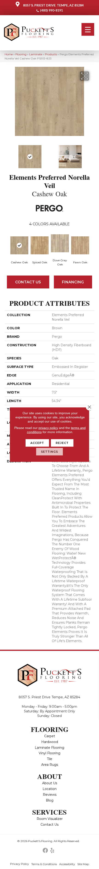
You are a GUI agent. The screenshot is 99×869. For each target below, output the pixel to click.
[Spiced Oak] (39, 245)
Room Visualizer (50, 819)
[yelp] (52, 851)
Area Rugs (49, 765)
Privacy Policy (19, 864)
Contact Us (28, 282)
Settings (49, 451)
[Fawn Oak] (80, 245)
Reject (62, 443)
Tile (49, 759)
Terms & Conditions (44, 864)
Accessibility (67, 864)
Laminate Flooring (49, 748)
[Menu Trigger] (88, 29)
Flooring (20, 54)
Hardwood (49, 742)
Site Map (83, 864)
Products (51, 54)
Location (50, 789)
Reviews (49, 795)
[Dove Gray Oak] (60, 243)
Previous (7, 154)
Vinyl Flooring (49, 753)
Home (9, 54)
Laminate (35, 54)
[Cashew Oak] (19, 245)
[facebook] (45, 851)
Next (92, 154)
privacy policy (48, 428)
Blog (49, 800)
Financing (73, 282)
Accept (37, 443)
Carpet (49, 736)
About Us (49, 783)
